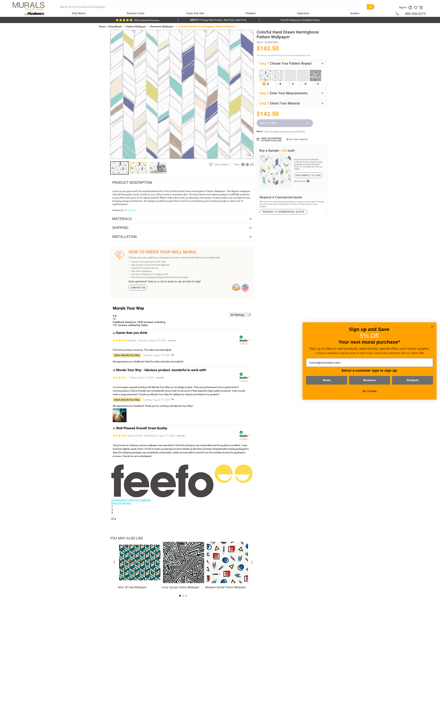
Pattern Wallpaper (136, 26)
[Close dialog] (432, 327)
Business (369, 380)
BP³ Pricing (277, 55)
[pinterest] (247, 164)
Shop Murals (115, 26)
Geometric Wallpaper (161, 26)
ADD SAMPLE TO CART (308, 175)
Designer (413, 380)
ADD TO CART (268, 123)
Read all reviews (121, 503)
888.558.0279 (415, 14)
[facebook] (242, 164)
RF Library (130, 210)
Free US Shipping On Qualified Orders (300, 20)
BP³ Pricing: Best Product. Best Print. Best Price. (218, 20)
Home (327, 380)
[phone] (400, 14)
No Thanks (369, 391)
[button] (114, 562)
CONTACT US (138, 287)
